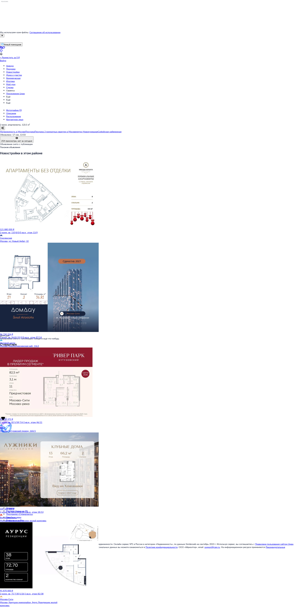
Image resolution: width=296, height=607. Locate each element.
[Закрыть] (2, 35)
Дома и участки (14, 75)
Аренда (10, 65)
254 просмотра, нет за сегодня (16, 140)
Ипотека (10, 81)
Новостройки (13, 71)
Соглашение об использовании (44, 32)
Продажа (10, 68)
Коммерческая (13, 78)
